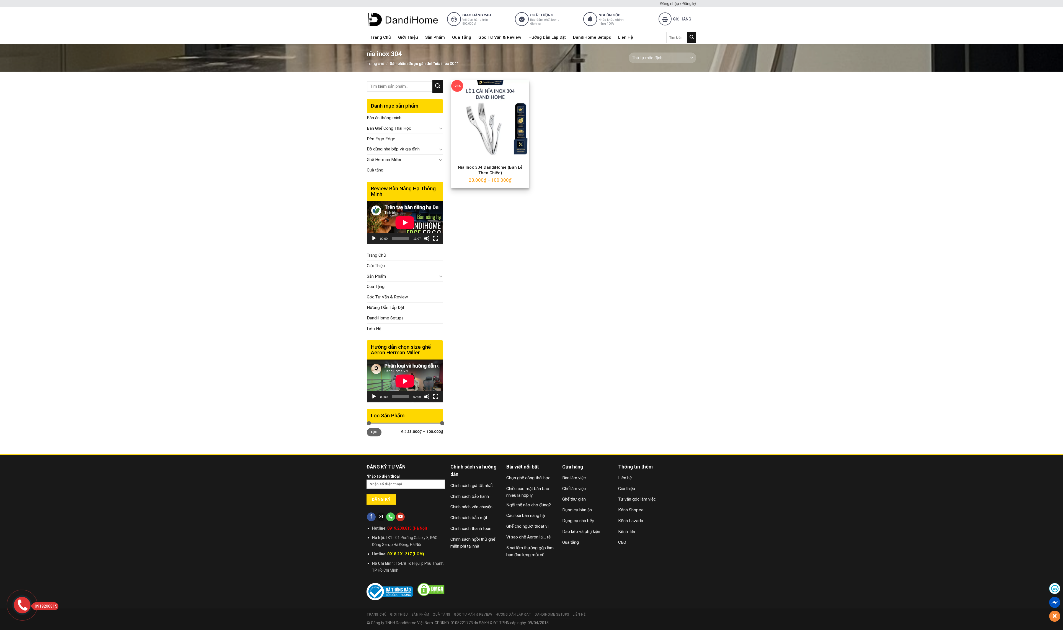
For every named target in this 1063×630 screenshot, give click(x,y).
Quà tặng (375, 170)
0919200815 (46, 606)
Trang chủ (375, 63)
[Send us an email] (380, 517)
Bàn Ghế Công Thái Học (389, 128)
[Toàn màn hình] (435, 238)
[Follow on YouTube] (400, 517)
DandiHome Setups (592, 37)
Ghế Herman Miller (384, 159)
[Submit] (691, 37)
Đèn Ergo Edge (381, 138)
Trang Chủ (380, 37)
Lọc (374, 432)
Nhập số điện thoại (383, 476)
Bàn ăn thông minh (384, 117)
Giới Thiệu (408, 37)
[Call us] (390, 517)
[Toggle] (441, 128)
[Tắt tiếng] (427, 238)
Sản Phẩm (435, 37)
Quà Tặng (461, 37)
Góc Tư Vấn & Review (499, 37)
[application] (405, 222)
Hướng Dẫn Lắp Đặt (547, 37)
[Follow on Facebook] (371, 517)
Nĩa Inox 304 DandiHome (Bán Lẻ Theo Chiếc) (490, 170)
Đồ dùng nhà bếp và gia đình (393, 149)
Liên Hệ (625, 37)
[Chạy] (374, 238)
